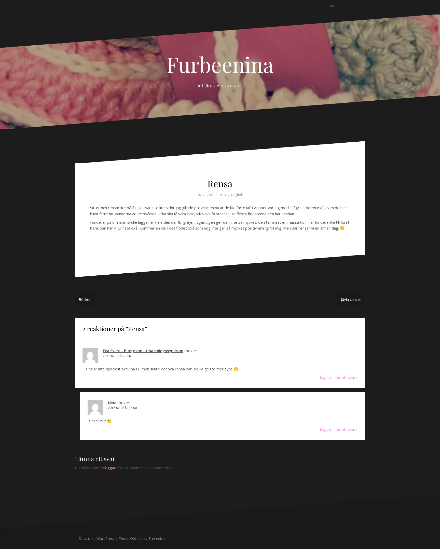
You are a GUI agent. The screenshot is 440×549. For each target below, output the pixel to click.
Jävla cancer (351, 299)
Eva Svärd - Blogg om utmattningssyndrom (143, 350)
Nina (222, 195)
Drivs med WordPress (97, 538)
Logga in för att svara (339, 377)
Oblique (136, 538)
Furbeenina (220, 64)
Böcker (85, 299)
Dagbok (237, 195)
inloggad (109, 467)
